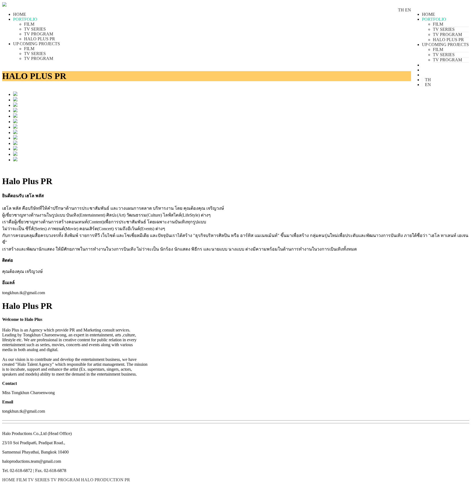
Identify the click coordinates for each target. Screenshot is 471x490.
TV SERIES (444, 29)
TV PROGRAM (447, 34)
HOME (428, 14)
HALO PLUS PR (448, 39)
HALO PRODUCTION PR (105, 479)
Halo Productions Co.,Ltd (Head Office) (37, 433)
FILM (438, 24)
